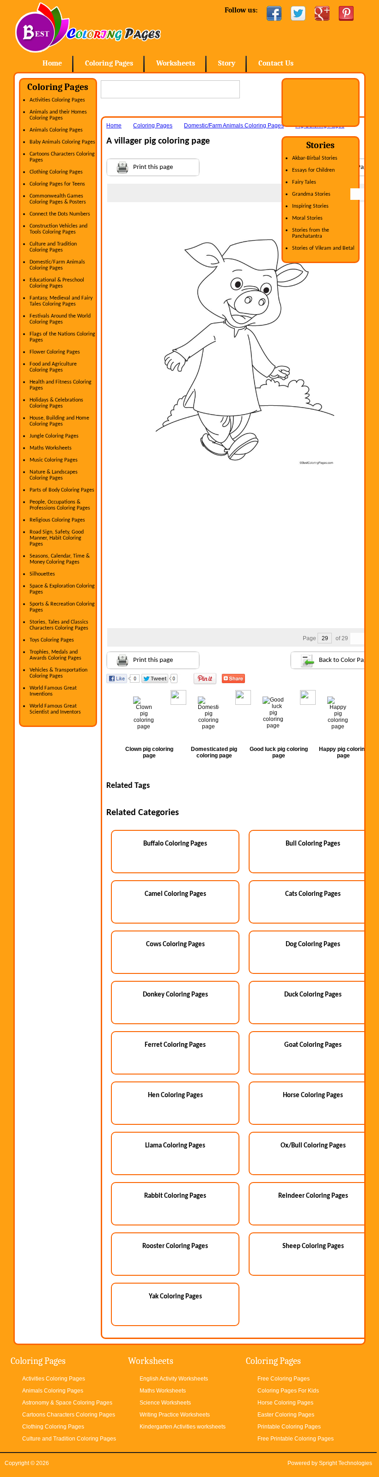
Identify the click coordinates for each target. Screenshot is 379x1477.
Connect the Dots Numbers (60, 214)
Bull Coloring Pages (313, 844)
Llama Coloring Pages (175, 1145)
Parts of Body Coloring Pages (62, 490)
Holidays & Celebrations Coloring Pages (56, 403)
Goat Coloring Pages (313, 1045)
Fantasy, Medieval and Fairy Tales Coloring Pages (61, 301)
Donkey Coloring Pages (175, 994)
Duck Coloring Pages (313, 994)
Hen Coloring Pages (175, 1095)
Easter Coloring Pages (285, 1414)
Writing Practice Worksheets (175, 1414)
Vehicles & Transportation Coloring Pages (58, 673)
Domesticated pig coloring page (214, 752)
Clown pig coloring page (149, 752)
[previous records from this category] (356, 194)
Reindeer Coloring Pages (313, 1196)
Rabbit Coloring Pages (175, 1196)
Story (226, 63)
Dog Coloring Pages (313, 944)
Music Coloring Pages (54, 460)
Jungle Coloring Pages (54, 436)
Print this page (153, 167)
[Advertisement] (245, 220)
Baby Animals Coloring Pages (62, 142)
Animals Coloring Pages (56, 130)
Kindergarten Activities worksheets (183, 1426)
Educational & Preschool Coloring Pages (57, 283)
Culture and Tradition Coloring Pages (53, 247)
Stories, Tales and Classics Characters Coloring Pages (59, 625)
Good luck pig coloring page (279, 752)
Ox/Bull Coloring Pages (313, 1145)
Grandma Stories (311, 194)
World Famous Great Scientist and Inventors (55, 709)
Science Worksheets (165, 1402)
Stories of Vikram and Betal (323, 248)
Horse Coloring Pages (313, 1095)
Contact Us (275, 63)
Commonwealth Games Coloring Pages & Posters (58, 199)
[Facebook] (274, 13)
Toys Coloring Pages (52, 640)
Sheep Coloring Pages (313, 1246)
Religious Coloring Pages (57, 520)
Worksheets (175, 63)
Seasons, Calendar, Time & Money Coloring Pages (60, 559)
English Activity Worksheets (174, 1378)
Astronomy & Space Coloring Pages (67, 1402)
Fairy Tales (304, 182)
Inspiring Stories (310, 206)
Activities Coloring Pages (57, 100)
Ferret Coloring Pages (175, 1045)
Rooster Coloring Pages (175, 1246)
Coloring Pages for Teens (57, 184)
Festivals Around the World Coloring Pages (60, 319)
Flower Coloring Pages (55, 352)
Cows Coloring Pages (175, 944)
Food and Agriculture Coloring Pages (53, 367)
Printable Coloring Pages (289, 1426)
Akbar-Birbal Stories (314, 158)
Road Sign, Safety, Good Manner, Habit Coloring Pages (57, 538)
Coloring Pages (109, 63)
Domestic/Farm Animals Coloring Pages (57, 265)
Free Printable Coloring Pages (295, 1438)
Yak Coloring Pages (175, 1296)
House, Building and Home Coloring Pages (59, 421)
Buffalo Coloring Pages (175, 844)
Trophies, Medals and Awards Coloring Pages (55, 655)
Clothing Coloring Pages (56, 172)
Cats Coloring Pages (313, 894)
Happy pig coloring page (343, 752)
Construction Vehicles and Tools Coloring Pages (58, 229)
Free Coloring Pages (283, 1378)
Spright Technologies (345, 1463)
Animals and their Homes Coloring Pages (58, 115)
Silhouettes (42, 574)
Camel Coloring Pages (175, 894)
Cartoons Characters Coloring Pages (68, 1414)
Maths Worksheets (51, 448)
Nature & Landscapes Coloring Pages (54, 475)
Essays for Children (313, 170)
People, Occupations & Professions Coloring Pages (60, 505)
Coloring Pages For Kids (288, 1390)
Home (88, 27)
